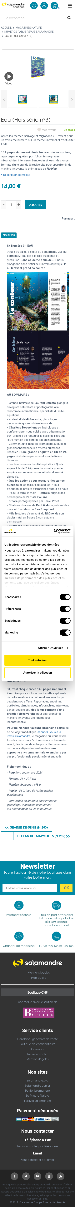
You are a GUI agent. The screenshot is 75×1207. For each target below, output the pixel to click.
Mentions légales (39, 972)
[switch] (65, 609)
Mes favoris (49, 129)
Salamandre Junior (37, 1085)
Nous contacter (37, 1054)
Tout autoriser (37, 660)
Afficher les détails (50, 648)
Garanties (37, 1049)
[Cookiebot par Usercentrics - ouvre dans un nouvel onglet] (54, 531)
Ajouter (35, 204)
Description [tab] (9, 235)
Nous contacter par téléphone (37, 1146)
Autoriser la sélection (37, 672)
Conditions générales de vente (37, 1039)
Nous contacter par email (37, 1160)
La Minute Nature (37, 1095)
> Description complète (15, 175)
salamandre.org (37, 1080)
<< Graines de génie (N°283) (26, 827)
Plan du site (38, 977)
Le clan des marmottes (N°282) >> (43, 835)
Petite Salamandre (37, 1090)
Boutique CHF (38, 992)
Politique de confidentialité (37, 1044)
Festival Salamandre (37, 1101)
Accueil (6, 27)
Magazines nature (29, 27)
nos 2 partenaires (28, 550)
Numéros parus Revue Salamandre (29, 31)
